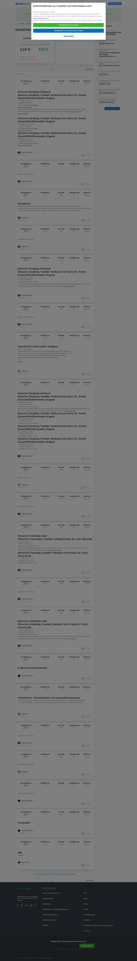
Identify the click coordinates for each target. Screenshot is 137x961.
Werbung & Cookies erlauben (68, 30)
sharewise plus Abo (68, 25)
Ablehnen (68, 36)
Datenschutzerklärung (41, 18)
